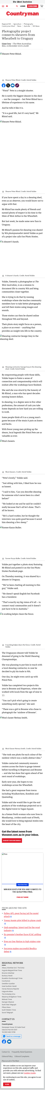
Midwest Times (7, 999)
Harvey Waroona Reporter (10, 989)
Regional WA (6, 24)
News (19, 26)
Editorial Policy (7, 1056)
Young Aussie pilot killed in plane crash (22, 920)
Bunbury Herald (7, 976)
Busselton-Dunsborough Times (12, 978)
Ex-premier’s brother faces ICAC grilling (22, 934)
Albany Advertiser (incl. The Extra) (13, 968)
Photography (28, 24)
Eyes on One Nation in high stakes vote (22, 941)
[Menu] (3, 6)
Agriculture (17, 24)
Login (22, 6)
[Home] (7, 6)
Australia (27, 26)
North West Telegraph (9, 1005)
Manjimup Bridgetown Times (11, 997)
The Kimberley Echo (8, 994)
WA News (36, 26)
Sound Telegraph (7, 1012)
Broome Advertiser (8, 973)
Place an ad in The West (10, 1061)
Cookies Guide (30, 1073)
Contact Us (6, 1052)
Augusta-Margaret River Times (12, 970)
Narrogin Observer (8, 1002)
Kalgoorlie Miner (7, 991)
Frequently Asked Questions (22, 1052)
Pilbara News (6, 1007)
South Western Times (9, 1010)
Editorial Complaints (22, 1056)
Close (7, 1084)
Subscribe (32, 6)
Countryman (6, 981)
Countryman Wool (8, 26)
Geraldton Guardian (8, 983)
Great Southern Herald (9, 986)
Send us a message (13, 1036)
